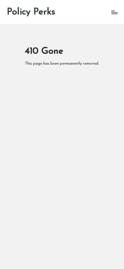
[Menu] (114, 12)
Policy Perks (31, 12)
